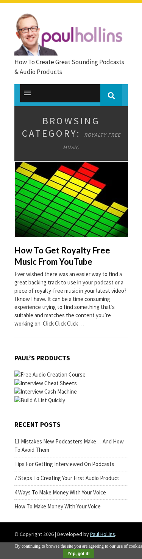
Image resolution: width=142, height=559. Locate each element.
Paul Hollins (102, 534)
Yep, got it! (78, 553)
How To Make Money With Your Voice (57, 506)
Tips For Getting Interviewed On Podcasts (64, 464)
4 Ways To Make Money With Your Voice (60, 492)
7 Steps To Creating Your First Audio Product (66, 478)
